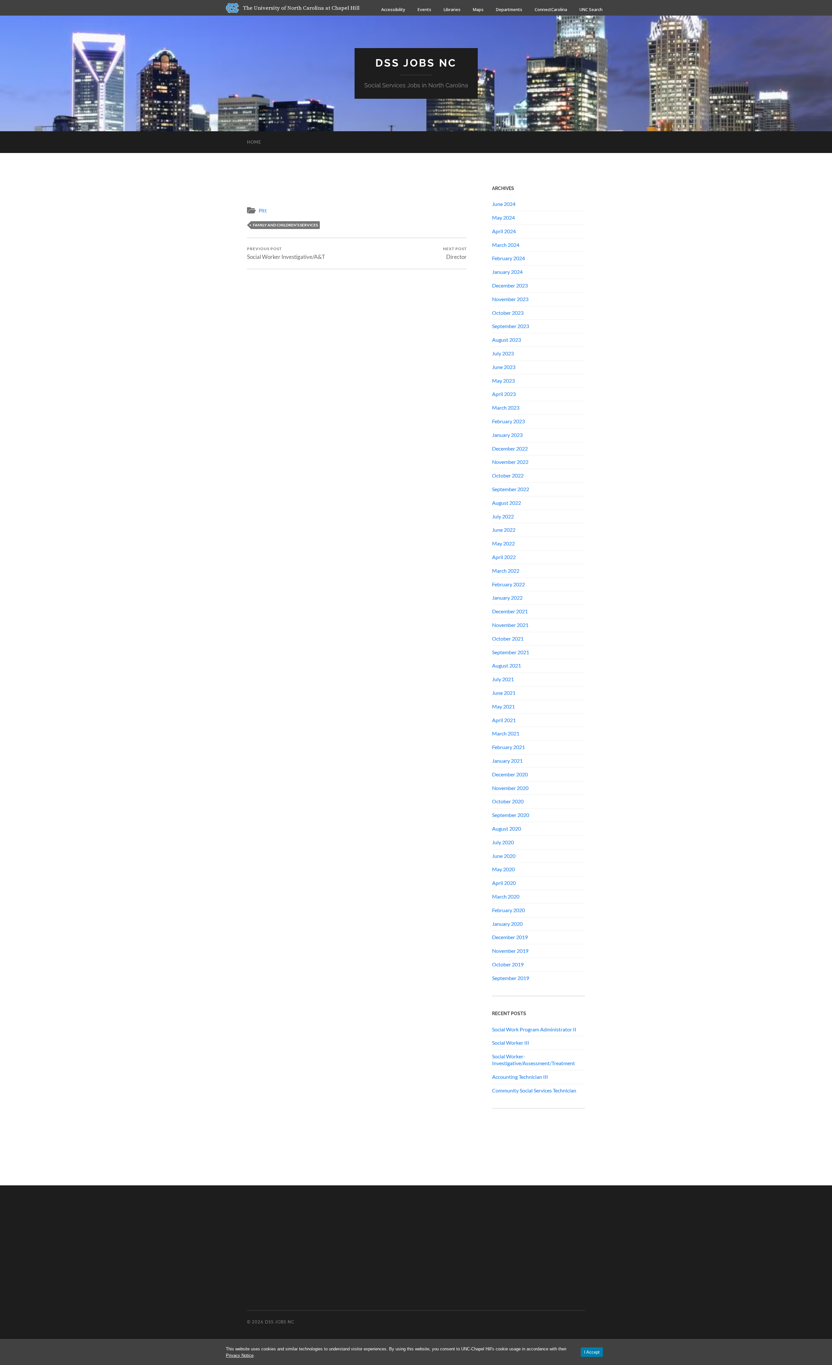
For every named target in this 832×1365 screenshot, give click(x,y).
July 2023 (503, 353)
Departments (509, 9)
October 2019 (508, 964)
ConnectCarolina (551, 9)
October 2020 (508, 801)
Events (424, 9)
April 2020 (504, 883)
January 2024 (507, 272)
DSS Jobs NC (416, 63)
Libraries (452, 9)
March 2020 (505, 896)
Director (455, 253)
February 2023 (508, 421)
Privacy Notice (240, 1355)
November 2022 (510, 462)
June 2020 (503, 856)
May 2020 (503, 869)
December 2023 (510, 285)
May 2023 (503, 380)
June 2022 (503, 530)
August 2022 (506, 503)
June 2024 (503, 204)
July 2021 (503, 679)
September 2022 (510, 489)
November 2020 (510, 788)
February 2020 (508, 910)
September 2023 (510, 326)
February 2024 (508, 258)
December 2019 (510, 937)
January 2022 (507, 597)
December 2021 (510, 611)
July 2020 (503, 842)
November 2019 (510, 951)
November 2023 (510, 299)
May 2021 (503, 706)
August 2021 (506, 665)
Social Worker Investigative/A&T (286, 253)
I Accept (592, 1352)
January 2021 (507, 761)
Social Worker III (510, 1043)
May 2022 (503, 543)
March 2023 (505, 407)
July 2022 (503, 516)
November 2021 (510, 625)
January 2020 (507, 924)
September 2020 (510, 815)
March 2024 (505, 245)
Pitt (263, 210)
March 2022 (505, 571)
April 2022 (504, 557)
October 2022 (508, 475)
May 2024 (503, 217)
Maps (478, 9)
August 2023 (506, 340)
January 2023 (507, 435)
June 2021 (503, 693)
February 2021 (508, 747)
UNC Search (591, 9)
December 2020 (510, 774)
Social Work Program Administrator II (534, 1029)
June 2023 (503, 367)
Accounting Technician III (520, 1077)
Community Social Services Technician (534, 1090)
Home (254, 142)
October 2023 (508, 313)
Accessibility (393, 9)
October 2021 (508, 638)
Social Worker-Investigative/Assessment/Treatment (533, 1059)
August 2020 (506, 828)
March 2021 (505, 733)
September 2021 (510, 652)
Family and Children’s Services (285, 225)
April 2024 (504, 231)
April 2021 (504, 720)
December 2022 (510, 448)
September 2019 (510, 978)
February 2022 (508, 584)
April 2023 (504, 394)
